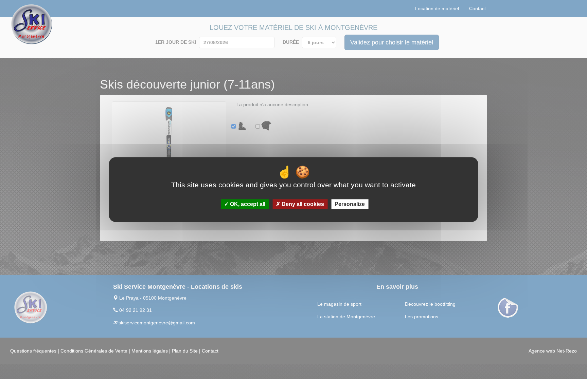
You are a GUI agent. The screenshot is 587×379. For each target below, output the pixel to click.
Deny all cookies (302, 204)
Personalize (350, 204)
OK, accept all (247, 204)
